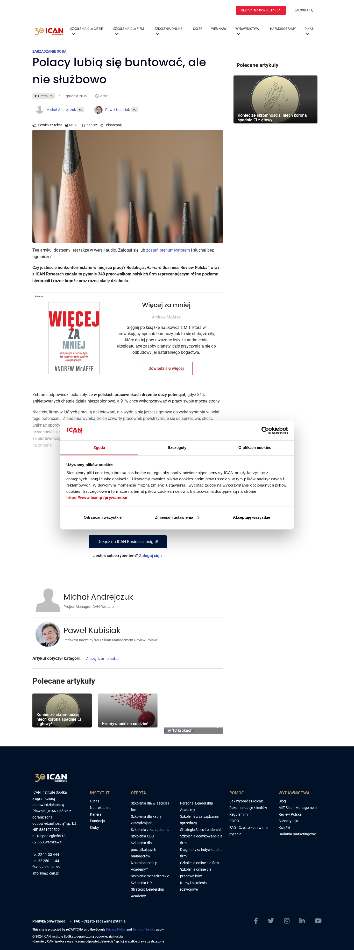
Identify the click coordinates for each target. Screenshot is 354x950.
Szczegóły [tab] (177, 447)
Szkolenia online (168, 29)
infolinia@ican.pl (45, 873)
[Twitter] (271, 921)
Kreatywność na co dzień (125, 723)
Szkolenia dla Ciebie (86, 29)
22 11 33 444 (48, 854)
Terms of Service (144, 929)
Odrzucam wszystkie (103, 517)
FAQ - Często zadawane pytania (100, 921)
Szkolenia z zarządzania (150, 830)
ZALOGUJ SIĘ (303, 10)
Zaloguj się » (150, 555)
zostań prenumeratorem (168, 250)
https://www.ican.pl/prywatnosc (96, 497)
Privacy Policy (116, 929)
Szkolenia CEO (142, 836)
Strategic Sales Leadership (201, 830)
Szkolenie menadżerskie (150, 876)
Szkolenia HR (141, 883)
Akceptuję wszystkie (251, 517)
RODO (234, 821)
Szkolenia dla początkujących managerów (143, 849)
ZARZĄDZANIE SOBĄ (49, 51)
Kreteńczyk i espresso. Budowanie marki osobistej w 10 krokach (193, 725)
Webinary (218, 29)
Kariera (96, 814)
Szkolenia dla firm (128, 29)
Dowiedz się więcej (166, 368)
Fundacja (97, 821)
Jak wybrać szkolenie (246, 801)
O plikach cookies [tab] (254, 447)
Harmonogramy (283, 29)
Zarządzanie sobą (102, 658)
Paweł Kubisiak (91, 631)
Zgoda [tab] (99, 447)
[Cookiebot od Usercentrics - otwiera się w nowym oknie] (265, 430)
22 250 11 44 (48, 861)
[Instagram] (286, 921)
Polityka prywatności (49, 921)
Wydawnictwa (247, 29)
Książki (284, 828)
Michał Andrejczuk (98, 597)
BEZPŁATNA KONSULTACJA (260, 10)
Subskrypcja (288, 821)
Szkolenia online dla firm (199, 863)
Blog (282, 801)
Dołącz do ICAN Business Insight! (127, 541)
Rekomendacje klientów (248, 808)
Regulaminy (238, 814)
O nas (309, 29)
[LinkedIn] (302, 921)
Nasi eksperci (100, 808)
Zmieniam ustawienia (174, 517)
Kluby (94, 828)
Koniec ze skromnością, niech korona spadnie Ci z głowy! (59, 719)
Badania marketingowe (297, 834)
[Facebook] (256, 921)
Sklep (197, 29)
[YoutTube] (318, 921)
